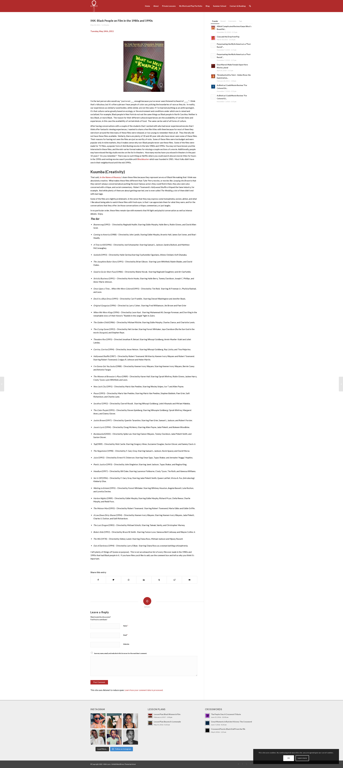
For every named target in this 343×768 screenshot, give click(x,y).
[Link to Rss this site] (247, 764)
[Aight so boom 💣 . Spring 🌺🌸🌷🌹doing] (114, 720)
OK (288, 758)
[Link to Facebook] (243, 764)
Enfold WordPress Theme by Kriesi (124, 764)
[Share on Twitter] (113, 580)
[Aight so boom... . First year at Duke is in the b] (97, 720)
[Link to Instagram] (251, 764)
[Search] (250, 6)
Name (125, 626)
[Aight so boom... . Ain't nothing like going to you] (130, 720)
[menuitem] (147, 6)
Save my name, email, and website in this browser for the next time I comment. (120, 653)
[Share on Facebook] (98, 580)
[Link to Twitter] (238, 764)
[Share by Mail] (189, 580)
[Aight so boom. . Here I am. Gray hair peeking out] (114, 737)
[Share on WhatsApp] (128, 580)
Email (125, 635)
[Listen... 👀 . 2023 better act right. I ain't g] (130, 737)
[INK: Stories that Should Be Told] (341, 384)
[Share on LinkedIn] (144, 580)
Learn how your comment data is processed (144, 690)
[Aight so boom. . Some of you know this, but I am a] (97, 737)
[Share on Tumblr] (159, 580)
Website (126, 644)
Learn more (302, 758)
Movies (106, 25)
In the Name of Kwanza (110, 177)
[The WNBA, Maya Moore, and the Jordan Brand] (2, 384)
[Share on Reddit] (174, 580)
